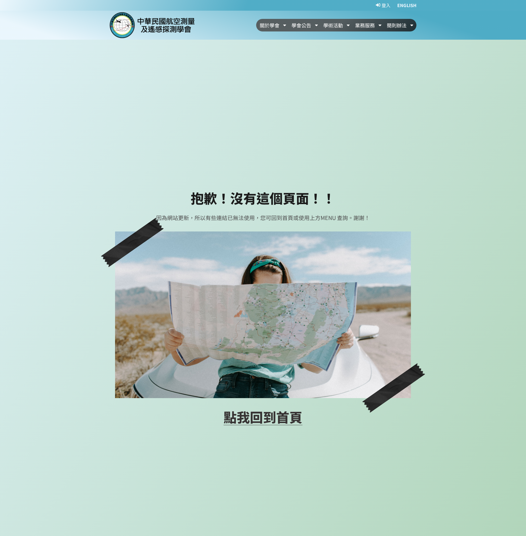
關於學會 (269, 25)
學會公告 (301, 25)
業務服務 (365, 25)
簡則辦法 (397, 25)
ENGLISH (406, 5)
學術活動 (333, 25)
